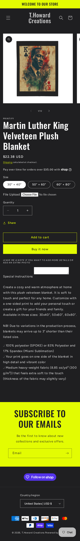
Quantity (8, 202)
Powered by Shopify (56, 532)
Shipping (8, 162)
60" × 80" (64, 184)
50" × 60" (39, 184)
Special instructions (18, 276)
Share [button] (12, 223)
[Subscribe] (67, 453)
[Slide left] (30, 110)
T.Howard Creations (33, 532)
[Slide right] (49, 110)
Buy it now (40, 249)
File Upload (11, 194)
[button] (8, 17)
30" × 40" (14, 184)
